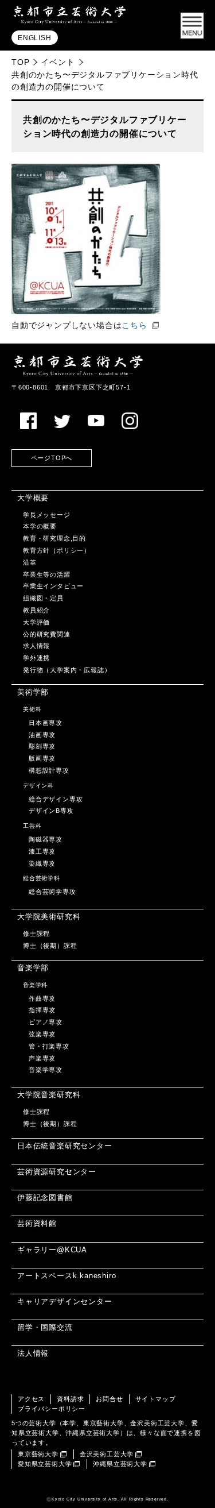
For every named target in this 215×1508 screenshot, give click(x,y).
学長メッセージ (47, 514)
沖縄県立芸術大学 (120, 1463)
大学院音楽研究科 (48, 1094)
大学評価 (36, 622)
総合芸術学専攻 (52, 891)
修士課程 (36, 933)
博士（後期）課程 (50, 945)
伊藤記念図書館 (45, 1197)
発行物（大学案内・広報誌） (67, 669)
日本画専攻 (45, 722)
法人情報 (33, 1353)
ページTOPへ (52, 457)
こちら (134, 325)
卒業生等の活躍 (47, 574)
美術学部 (33, 692)
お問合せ (109, 1398)
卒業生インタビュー (53, 586)
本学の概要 (40, 526)
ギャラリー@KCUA (52, 1249)
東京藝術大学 (38, 1454)
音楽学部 (33, 967)
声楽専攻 (42, 1058)
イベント (58, 62)
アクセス (31, 1398)
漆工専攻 (42, 851)
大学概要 (33, 497)
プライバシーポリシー (51, 1408)
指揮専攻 (42, 1009)
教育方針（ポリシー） (57, 550)
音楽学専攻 (45, 1069)
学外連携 (36, 657)
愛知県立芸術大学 (45, 1463)
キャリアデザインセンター (64, 1301)
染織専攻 (42, 863)
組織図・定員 (43, 598)
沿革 (30, 562)
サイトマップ (155, 1398)
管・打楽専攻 (49, 1046)
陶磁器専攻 (45, 839)
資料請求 (70, 1398)
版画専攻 (42, 758)
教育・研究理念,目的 (54, 538)
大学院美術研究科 (48, 916)
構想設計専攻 (49, 770)
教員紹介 (36, 610)
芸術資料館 (37, 1223)
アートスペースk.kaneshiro (66, 1275)
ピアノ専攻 (45, 1022)
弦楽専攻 (42, 1034)
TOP (20, 62)
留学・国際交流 (45, 1327)
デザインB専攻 (51, 810)
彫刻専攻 (42, 746)
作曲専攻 (42, 998)
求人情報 (36, 645)
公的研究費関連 (47, 634)
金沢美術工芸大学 (107, 1454)
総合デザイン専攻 (56, 799)
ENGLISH (35, 38)
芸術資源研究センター (56, 1171)
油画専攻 (42, 734)
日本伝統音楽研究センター (64, 1145)
